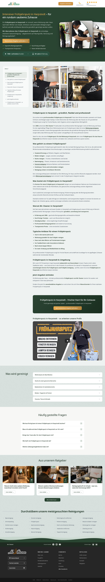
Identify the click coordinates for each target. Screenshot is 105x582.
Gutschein (12, 568)
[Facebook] (53, 544)
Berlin (60, 555)
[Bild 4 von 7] (55, 105)
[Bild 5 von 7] (62, 105)
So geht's (40, 558)
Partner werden (14, 563)
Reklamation (83, 558)
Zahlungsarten (42, 563)
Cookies (70, 580)
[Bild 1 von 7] (36, 105)
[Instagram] (56, 544)
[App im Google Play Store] (96, 544)
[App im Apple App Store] (93, 544)
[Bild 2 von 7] (42, 105)
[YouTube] (60, 544)
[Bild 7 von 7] (75, 105)
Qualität (40, 566)
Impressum (53, 580)
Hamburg (61, 560)
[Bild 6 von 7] (69, 105)
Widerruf (39, 580)
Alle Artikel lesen (52, 500)
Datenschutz (46, 580)
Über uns (40, 555)
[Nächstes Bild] (99, 83)
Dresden (61, 566)
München (61, 558)
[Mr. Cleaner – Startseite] (17, 551)
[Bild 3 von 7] (49, 105)
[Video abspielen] (67, 340)
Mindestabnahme (43, 560)
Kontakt (81, 560)
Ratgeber (82, 563)
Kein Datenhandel (62, 580)
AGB (34, 580)
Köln (60, 563)
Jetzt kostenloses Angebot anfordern (67, 308)
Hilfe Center (83, 555)
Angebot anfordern (65, 3)
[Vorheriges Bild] (35, 83)
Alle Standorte (63, 569)
